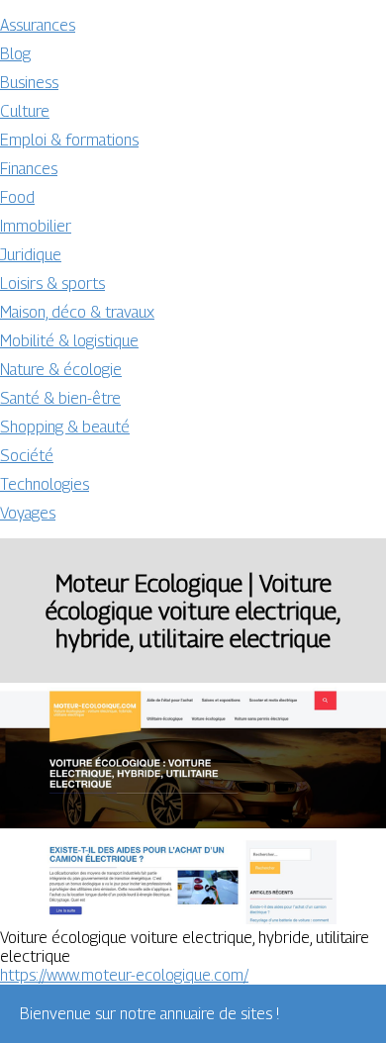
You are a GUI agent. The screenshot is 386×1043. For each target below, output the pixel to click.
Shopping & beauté (65, 427)
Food (17, 197)
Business (29, 82)
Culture (24, 111)
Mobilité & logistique (69, 341)
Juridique (30, 254)
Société (26, 455)
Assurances (37, 25)
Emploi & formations (69, 140)
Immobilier (35, 226)
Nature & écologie (61, 369)
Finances (28, 168)
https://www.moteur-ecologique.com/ (124, 975)
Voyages (27, 513)
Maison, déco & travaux (77, 312)
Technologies (44, 484)
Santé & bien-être (60, 398)
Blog (15, 54)
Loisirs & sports (52, 283)
